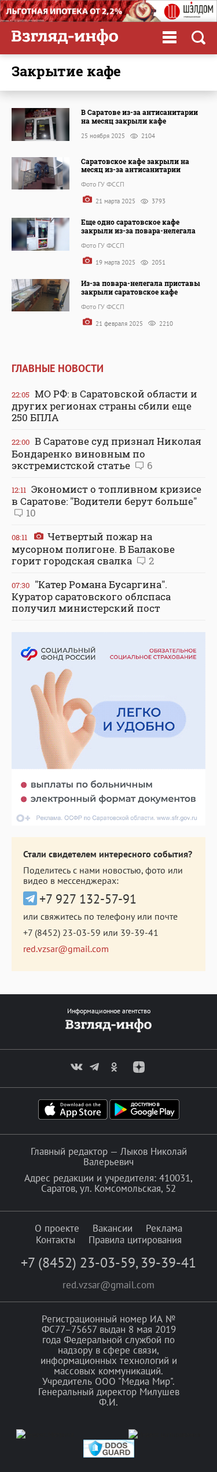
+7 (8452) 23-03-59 (62, 932)
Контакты (55, 1239)
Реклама (164, 1228)
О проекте (57, 1228)
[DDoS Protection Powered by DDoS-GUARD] (108, 1455)
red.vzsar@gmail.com (66, 948)
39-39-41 (139, 932)
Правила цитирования (135, 1239)
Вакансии (113, 1228)
